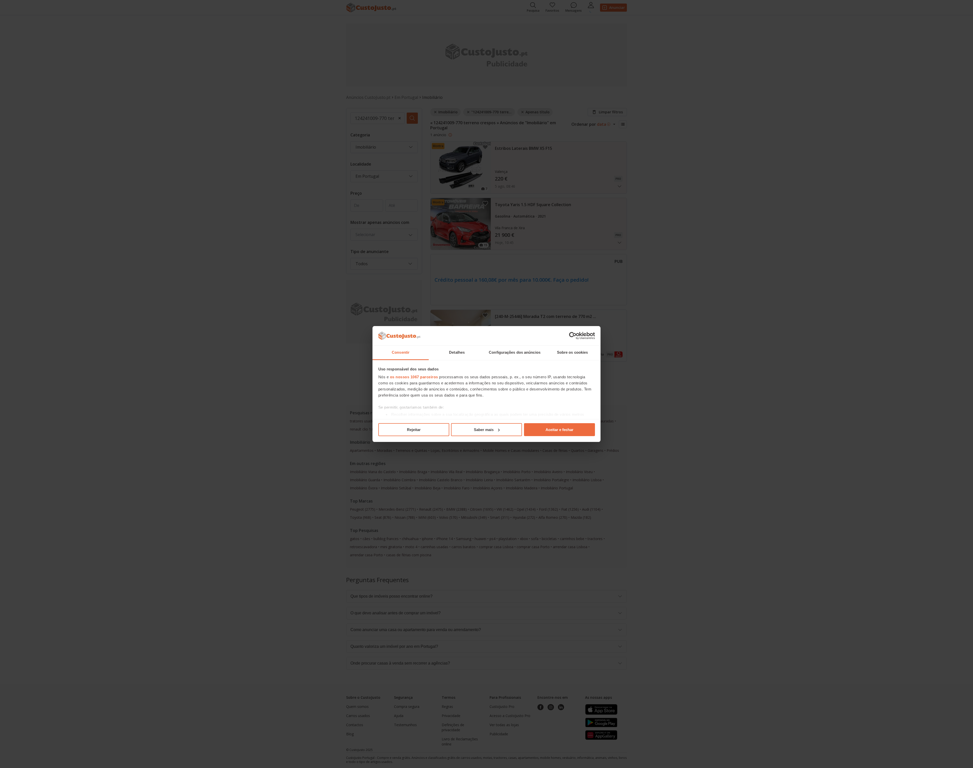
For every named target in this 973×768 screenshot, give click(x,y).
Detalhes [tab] (457, 352)
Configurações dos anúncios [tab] (514, 352)
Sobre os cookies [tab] (572, 352)
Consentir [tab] (400, 352)
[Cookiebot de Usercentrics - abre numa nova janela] (573, 336)
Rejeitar (414, 429)
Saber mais (484, 429)
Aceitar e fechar (559, 429)
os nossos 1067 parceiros (414, 377)
